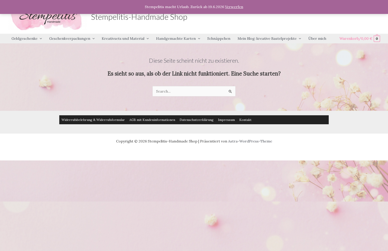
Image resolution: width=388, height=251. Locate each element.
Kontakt (245, 120)
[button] (39, 38)
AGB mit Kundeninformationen (152, 120)
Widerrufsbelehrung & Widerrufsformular (93, 120)
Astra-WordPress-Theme (250, 141)
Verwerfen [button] (234, 6)
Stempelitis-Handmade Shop (139, 16)
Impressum (226, 120)
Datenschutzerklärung (197, 120)
